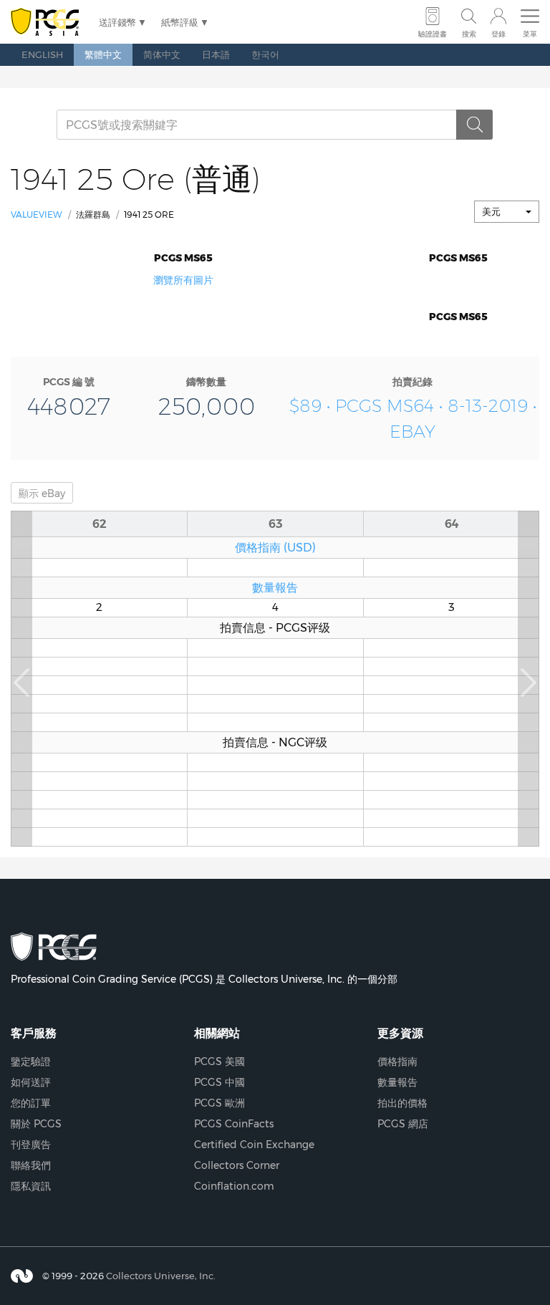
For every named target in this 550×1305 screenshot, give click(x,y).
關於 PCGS (36, 1123)
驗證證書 (432, 34)
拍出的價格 (402, 1103)
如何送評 (31, 1082)
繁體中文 (103, 54)
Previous (21, 679)
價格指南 (397, 1061)
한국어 (265, 54)
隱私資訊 (31, 1186)
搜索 (469, 34)
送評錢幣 (117, 22)
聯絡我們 (31, 1165)
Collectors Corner (236, 1165)
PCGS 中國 (219, 1082)
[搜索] (474, 125)
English (42, 54)
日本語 (216, 54)
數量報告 (275, 587)
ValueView (36, 214)
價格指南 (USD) (275, 547)
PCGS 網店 (402, 1123)
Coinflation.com (234, 1186)
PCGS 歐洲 (219, 1103)
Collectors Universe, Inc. (161, 1275)
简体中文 (161, 54)
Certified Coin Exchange (254, 1144)
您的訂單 (31, 1103)
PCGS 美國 (219, 1061)
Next (528, 679)
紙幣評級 (179, 22)
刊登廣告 (31, 1144)
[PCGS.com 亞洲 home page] (48, 22)
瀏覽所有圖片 (183, 280)
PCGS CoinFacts (234, 1123)
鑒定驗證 (31, 1061)
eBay (42, 493)
